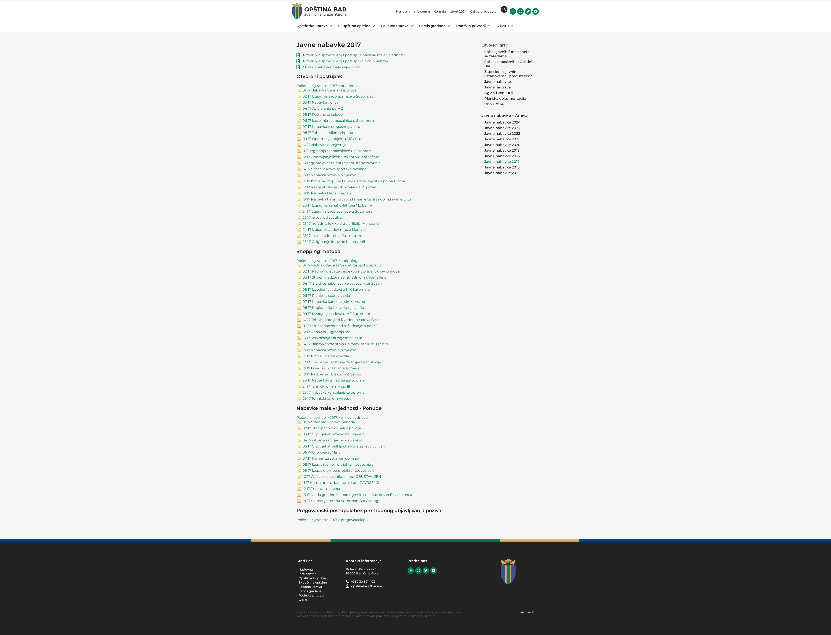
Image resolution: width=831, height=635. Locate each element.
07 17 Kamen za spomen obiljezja (331, 458)
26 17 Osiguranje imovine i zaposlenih (334, 242)
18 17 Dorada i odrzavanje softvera (331, 368)
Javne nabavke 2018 (502, 156)
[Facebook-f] (513, 11)
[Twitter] (528, 11)
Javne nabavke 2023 (502, 128)
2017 (333, 86)
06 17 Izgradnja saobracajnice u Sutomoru (338, 121)
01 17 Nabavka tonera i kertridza (329, 90)
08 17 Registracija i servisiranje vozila (333, 308)
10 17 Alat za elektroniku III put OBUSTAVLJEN (342, 477)
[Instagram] (520, 11)
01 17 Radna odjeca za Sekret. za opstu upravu (342, 265)
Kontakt (440, 11)
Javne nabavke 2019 (502, 150)
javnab (320, 86)
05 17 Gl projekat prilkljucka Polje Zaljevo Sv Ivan (344, 446)
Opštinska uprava (312, 578)
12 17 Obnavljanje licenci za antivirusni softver (341, 157)
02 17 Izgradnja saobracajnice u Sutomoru (338, 96)
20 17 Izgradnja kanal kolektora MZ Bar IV (337, 205)
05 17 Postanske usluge (323, 114)
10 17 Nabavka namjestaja (324, 145)
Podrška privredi (312, 595)
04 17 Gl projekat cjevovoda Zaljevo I (333, 440)
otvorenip (349, 86)
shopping (349, 261)
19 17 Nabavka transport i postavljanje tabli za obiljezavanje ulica (357, 199)
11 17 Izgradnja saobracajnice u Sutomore (337, 151)
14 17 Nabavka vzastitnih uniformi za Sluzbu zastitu (346, 344)
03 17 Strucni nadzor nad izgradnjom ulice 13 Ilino (345, 277)
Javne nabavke (497, 82)
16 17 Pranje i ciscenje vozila (326, 356)
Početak (303, 86)
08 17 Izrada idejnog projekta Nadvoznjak (338, 464)
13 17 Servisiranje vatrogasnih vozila (332, 338)
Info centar (421, 11)
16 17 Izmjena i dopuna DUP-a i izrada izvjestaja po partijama (354, 181)
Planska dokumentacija (505, 98)
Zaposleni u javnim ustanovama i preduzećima (508, 74)
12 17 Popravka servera (321, 489)
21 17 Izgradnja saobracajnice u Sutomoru (338, 211)
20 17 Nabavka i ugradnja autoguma (333, 380)
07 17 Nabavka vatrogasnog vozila (331, 127)
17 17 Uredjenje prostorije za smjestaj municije (342, 362)
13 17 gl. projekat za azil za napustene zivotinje (342, 163)
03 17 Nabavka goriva (320, 102)
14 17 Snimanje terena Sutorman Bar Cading (340, 501)
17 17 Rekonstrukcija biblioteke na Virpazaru (340, 187)
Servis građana (310, 591)
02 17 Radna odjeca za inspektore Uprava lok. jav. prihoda (351, 271)
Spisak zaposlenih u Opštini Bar (508, 64)
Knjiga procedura (483, 11)
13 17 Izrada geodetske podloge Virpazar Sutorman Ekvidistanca (357, 495)
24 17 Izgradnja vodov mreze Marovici (334, 230)
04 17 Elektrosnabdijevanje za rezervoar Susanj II (344, 283)
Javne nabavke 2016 (502, 167)
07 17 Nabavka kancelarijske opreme (334, 302)
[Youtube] (535, 11)
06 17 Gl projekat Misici (322, 452)
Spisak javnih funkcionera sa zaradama (507, 54)
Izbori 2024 (457, 11)
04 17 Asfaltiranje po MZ (323, 108)
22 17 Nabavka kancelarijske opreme (334, 392)
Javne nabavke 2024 (502, 122)
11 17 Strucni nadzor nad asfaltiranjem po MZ (340, 326)
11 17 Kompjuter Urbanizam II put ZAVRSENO (341, 483)
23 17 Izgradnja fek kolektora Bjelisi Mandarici (341, 223)
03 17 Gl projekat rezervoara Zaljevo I (333, 434)
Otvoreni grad (495, 45)
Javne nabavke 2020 (502, 145)
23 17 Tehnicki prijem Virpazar (328, 398)
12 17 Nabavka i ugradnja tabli (327, 332)
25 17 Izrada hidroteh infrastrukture (332, 236)
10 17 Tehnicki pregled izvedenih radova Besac (342, 320)
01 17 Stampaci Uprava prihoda (329, 422)
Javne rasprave (497, 87)
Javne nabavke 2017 (502, 162)
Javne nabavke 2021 (501, 139)
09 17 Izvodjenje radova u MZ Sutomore (336, 314)
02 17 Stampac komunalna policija (332, 428)
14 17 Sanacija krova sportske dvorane (335, 169)
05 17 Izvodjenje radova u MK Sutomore (336, 289)
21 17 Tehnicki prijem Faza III (326, 386)
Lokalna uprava (310, 587)
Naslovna (403, 11)
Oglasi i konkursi (498, 93)
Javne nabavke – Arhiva (505, 115)
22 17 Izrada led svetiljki (322, 217)
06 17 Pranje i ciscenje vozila (326, 295)
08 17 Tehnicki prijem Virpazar (328, 133)
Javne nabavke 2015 (501, 173)
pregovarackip (353, 520)
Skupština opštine (313, 582)
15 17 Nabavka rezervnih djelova (329, 175)
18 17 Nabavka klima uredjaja (327, 193)
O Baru (304, 600)
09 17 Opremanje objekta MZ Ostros (333, 139)
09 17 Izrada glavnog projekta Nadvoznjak (338, 470)
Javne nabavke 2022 (502, 133)
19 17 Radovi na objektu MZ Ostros (332, 374)
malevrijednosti (354, 417)
